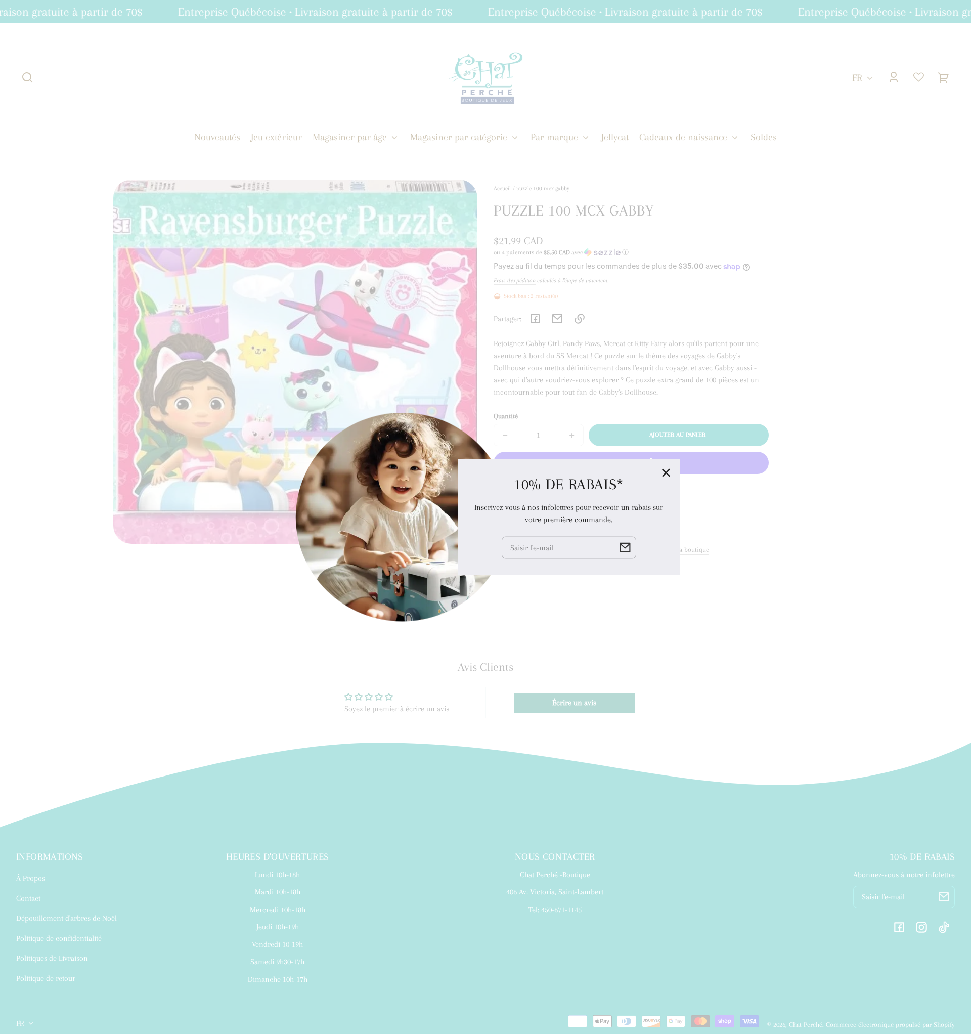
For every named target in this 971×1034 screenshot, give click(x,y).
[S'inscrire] (944, 897)
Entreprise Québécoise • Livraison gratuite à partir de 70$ (304, 11)
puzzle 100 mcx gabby (542, 188)
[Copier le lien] (579, 319)
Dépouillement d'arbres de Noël (66, 918)
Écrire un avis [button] (574, 702)
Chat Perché (805, 1024)
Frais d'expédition (515, 280)
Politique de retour (45, 978)
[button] (27, 77)
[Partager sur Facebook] (535, 319)
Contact (28, 898)
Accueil (502, 188)
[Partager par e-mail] (557, 319)
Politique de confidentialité (59, 938)
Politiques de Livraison (52, 958)
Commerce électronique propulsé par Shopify (890, 1024)
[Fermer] (666, 473)
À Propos (30, 878)
